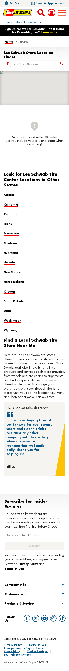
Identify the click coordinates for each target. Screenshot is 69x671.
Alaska (9, 194)
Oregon (9, 291)
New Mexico (12, 272)
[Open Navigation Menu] (62, 12)
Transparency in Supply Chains (24, 648)
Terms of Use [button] (14, 568)
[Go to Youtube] (44, 618)
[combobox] (38, 63)
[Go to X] (35, 618)
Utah (7, 310)
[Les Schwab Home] (17, 12)
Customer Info (16, 594)
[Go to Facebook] (26, 618)
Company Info (15, 584)
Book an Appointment (50, 3)
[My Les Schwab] (51, 12)
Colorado (10, 214)
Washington (12, 320)
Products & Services (20, 603)
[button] (18, 21)
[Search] (62, 63)
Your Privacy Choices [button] (17, 654)
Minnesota (11, 233)
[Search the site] (41, 12)
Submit (34, 546)
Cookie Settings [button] (37, 651)
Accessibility (12, 651)
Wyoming (10, 330)
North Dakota (14, 281)
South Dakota (14, 301)
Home (9, 41)
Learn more (49, 32)
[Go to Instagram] (53, 618)
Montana (10, 243)
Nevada (9, 262)
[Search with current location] (7, 63)
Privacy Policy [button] (28, 564)
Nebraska (11, 252)
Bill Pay (14, 3)
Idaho (8, 223)
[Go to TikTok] (62, 618)
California (11, 204)
